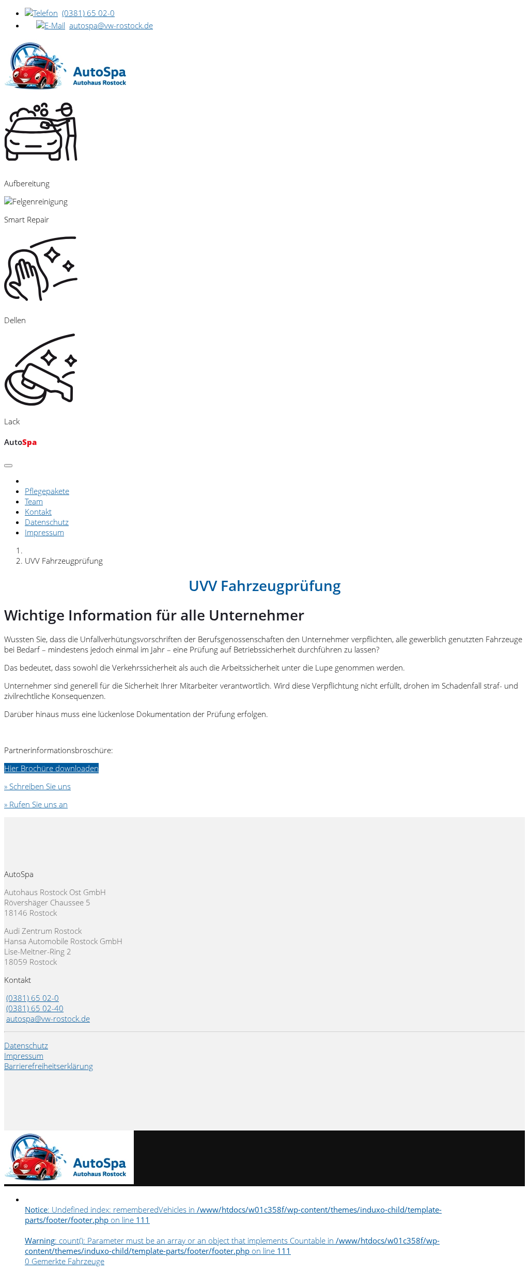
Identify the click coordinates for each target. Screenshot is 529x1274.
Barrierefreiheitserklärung (48, 1066)
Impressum (44, 532)
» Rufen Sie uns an (36, 804)
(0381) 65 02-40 (35, 1008)
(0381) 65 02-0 (88, 13)
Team (34, 501)
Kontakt (38, 511)
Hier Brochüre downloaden (51, 768)
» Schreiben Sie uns (37, 786)
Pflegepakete (47, 491)
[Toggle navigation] (8, 465)
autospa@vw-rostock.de (111, 25)
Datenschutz (47, 522)
